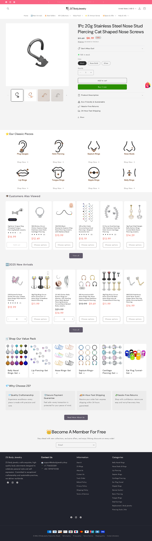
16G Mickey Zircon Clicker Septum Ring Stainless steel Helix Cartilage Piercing (39, 229)
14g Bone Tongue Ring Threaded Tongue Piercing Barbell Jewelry (17, 228)
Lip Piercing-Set (39, 370)
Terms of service (88, 536)
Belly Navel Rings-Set (13, 371)
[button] (8, 8)
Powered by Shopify (54, 536)
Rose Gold (94, 63)
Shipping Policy (82, 490)
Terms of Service (83, 494)
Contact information (113, 536)
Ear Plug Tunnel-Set (134, 371)
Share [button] (82, 117)
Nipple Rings (117, 486)
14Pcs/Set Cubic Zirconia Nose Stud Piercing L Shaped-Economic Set (86, 229)
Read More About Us (76, 417)
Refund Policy (82, 482)
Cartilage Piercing (119, 478)
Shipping (81, 42)
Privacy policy (77, 536)
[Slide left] (8, 95)
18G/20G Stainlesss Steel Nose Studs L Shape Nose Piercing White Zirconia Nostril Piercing (134, 298)
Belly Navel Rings (118, 462)
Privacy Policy (82, 486)
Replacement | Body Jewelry (122, 506)
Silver (106, 63)
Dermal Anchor (117, 490)
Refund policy (67, 536)
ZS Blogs (80, 466)
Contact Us (80, 474)
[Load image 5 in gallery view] (44, 95)
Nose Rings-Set (63, 370)
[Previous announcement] (48, 2)
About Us (80, 470)
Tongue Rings (117, 498)
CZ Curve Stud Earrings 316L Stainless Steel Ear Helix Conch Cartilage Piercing (111, 229)
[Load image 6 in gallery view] (57, 95)
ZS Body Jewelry (43, 536)
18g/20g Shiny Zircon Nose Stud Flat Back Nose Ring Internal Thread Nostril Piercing (111, 297)
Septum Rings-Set (86, 371)
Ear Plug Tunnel (117, 482)
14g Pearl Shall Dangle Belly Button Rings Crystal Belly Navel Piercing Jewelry (134, 229)
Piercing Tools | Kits (119, 509)
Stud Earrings (117, 502)
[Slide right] (66, 95)
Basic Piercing (117, 494)
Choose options (40, 245)
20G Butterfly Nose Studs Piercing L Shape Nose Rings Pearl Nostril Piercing (16, 297)
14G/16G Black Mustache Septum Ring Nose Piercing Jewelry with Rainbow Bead (63, 229)
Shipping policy (100, 536)
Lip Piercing (116, 470)
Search (79, 462)
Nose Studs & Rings (119, 466)
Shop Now (21, 162)
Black (82, 63)
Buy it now (102, 87)
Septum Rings (117, 474)
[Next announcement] (103, 2)
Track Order (81, 478)
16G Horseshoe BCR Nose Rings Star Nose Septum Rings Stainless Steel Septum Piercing (87, 297)
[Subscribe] (93, 445)
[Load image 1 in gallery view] (17, 95)
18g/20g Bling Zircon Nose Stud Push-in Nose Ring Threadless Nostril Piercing (39, 297)
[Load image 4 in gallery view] (30, 95)
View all (76, 255)
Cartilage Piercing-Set (109, 371)
